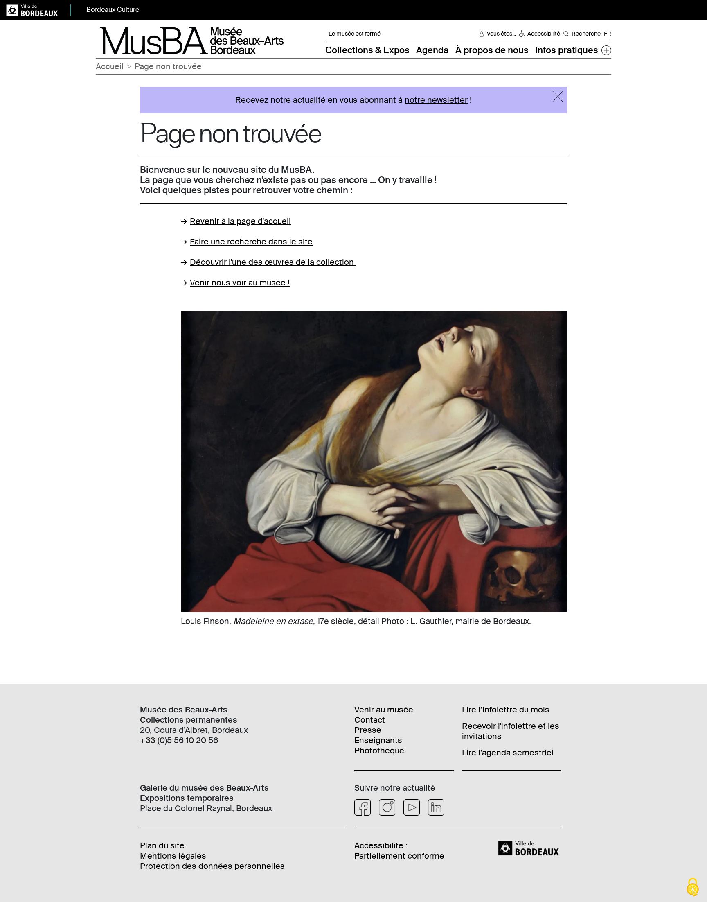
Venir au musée (383, 709)
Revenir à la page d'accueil (240, 221)
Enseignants (378, 740)
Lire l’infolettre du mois (505, 709)
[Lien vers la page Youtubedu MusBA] (411, 807)
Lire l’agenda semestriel (508, 752)
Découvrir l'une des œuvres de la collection (273, 262)
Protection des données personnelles (212, 866)
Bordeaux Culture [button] (112, 9)
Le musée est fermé (355, 33)
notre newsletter (436, 100)
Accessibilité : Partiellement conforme (399, 850)
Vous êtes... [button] (501, 33)
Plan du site (162, 845)
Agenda (432, 50)
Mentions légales (173, 855)
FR (607, 33)
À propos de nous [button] (492, 50)
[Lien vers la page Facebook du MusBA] (362, 807)
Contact (369, 719)
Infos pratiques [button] (566, 50)
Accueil (110, 66)
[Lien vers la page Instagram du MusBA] (387, 807)
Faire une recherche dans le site (251, 241)
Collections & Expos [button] (367, 50)
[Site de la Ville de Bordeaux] (529, 847)
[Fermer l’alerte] (557, 96)
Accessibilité (543, 33)
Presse (367, 730)
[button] (606, 50)
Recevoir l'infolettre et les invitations (510, 731)
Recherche (586, 33)
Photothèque (379, 750)
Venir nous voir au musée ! (240, 282)
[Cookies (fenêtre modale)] (692, 888)
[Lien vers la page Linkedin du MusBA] (436, 807)
